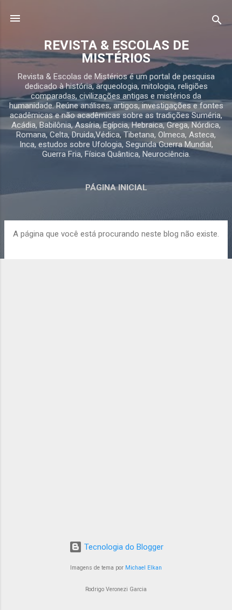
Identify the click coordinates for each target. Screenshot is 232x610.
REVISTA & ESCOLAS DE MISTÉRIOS (116, 52)
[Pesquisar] (216, 21)
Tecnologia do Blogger (122, 547)
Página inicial (116, 187)
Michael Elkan (143, 567)
